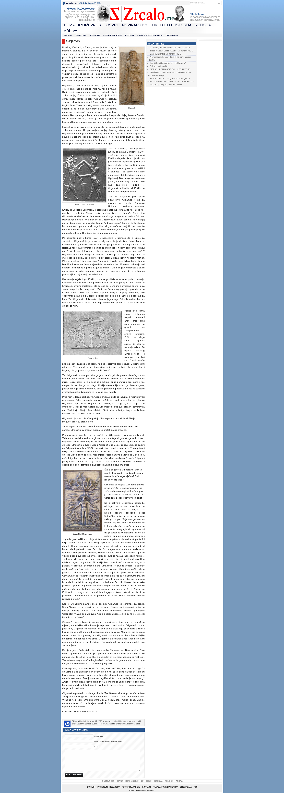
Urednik (82, 721)
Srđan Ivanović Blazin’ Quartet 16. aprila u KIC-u (171, 51)
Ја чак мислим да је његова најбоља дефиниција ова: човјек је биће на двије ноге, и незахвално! (79, 14)
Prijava (131, 790)
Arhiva (70, 31)
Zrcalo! (68, 35)
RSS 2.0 (101, 724)
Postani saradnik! (112, 35)
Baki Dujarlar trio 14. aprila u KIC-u (165, 54)
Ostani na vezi (72, 3)
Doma (69, 25)
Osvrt (112, 25)
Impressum (81, 35)
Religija (203, 25)
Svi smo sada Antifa (158, 66)
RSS (195, 787)
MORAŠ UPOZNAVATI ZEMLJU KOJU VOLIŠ (170, 69)
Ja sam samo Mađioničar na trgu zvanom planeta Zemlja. (205, 17)
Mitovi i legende (121, 721)
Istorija (183, 25)
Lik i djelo (162, 25)
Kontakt (129, 35)
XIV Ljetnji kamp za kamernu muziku (166, 85)
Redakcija (95, 35)
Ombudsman (172, 35)
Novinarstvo (135, 25)
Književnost (90, 25)
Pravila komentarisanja (150, 35)
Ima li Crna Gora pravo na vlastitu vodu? (168, 63)
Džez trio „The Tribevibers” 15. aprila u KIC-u (170, 48)
